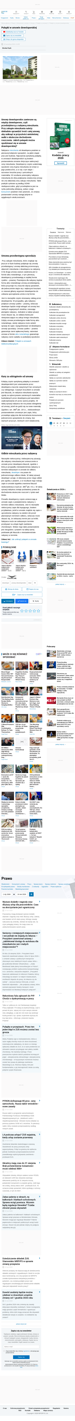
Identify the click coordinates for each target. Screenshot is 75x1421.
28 (64, 423)
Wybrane (68, 232)
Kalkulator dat (53, 343)
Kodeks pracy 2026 (60, 156)
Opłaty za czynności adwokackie (59, 378)
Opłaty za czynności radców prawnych (58, 382)
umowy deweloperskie (18, 557)
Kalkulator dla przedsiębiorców (59, 312)
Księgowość (4, 18)
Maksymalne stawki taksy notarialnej (57, 387)
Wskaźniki (56, 364)
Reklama (37, 1385)
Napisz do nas (34, 563)
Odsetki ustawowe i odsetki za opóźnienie (59, 368)
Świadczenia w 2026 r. (56, 489)
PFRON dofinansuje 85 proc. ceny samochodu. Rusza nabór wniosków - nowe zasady (60, 242)
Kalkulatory (57, 304)
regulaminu (26, 1325)
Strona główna (5, 23)
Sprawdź (60, 163)
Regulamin (56, 1382)
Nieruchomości (56, 18)
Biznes (18, 18)
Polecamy (51, 646)
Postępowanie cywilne (56, 349)
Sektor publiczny (26, 17)
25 (54, 423)
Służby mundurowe (23, 861)
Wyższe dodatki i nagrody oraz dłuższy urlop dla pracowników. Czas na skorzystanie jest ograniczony (59, 237)
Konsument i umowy (23, 23)
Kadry (12, 18)
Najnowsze (61, 232)
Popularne (53, 232)
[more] (35, 557)
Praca (29, 858)
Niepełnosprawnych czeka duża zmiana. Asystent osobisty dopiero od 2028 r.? (60, 295)
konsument (6, 192)
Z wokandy (35, 861)
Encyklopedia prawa (8, 861)
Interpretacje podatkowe (57, 408)
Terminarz (56, 418)
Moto (48, 18)
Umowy (32, 23)
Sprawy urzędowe (64, 858)
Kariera (66, 1382)
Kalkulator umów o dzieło (57, 321)
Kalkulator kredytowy (56, 332)
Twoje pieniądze (41, 17)
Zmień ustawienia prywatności (39, 1382)
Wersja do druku (13, 563)
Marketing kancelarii (22, 863)
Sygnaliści (45, 861)
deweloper (16, 447)
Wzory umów (53, 357)
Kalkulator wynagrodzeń (57, 315)
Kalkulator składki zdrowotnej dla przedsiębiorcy (60, 308)
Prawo (34, 18)
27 (60, 423)
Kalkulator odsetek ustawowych (59, 334)
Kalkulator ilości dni (55, 329)
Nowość (61, 153)
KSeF (72, 18)
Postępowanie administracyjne (59, 352)
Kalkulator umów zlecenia (57, 318)
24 (51, 423)
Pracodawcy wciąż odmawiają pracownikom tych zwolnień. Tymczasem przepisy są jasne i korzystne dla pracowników (59, 258)
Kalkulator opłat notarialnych (58, 337)
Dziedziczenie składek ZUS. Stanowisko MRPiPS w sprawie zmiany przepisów (59, 253)
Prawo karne (53, 355)
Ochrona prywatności (17, 1382)
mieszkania (13, 150)
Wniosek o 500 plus (55, 360)
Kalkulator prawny (55, 340)
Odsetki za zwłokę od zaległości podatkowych (59, 374)
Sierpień (66, 418)
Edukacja (66, 18)
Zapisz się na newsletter (25, 569)
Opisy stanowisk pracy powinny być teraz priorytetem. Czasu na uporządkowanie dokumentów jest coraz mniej (60, 263)
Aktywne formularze (61, 346)
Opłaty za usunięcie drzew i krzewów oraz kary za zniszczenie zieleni (60, 394)
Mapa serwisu (48, 1385)
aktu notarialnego (22, 308)
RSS (20, 1385)
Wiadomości (5, 858)
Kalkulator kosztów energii (57, 323)
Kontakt (27, 1385)
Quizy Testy (53, 405)
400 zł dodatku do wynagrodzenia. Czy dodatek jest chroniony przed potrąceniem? (60, 268)
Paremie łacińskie (7, 863)
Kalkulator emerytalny (56, 326)
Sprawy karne (38, 858)
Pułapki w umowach (42, 23)
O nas (5, 1382)
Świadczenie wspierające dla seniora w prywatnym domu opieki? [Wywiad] (60, 279)
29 (67, 423)
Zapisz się (21, 1331)
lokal (29, 557)
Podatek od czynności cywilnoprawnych (56, 401)
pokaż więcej (20, 1298)
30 (70, 423)
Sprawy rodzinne (50, 858)
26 (57, 423)
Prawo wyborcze (56, 861)
